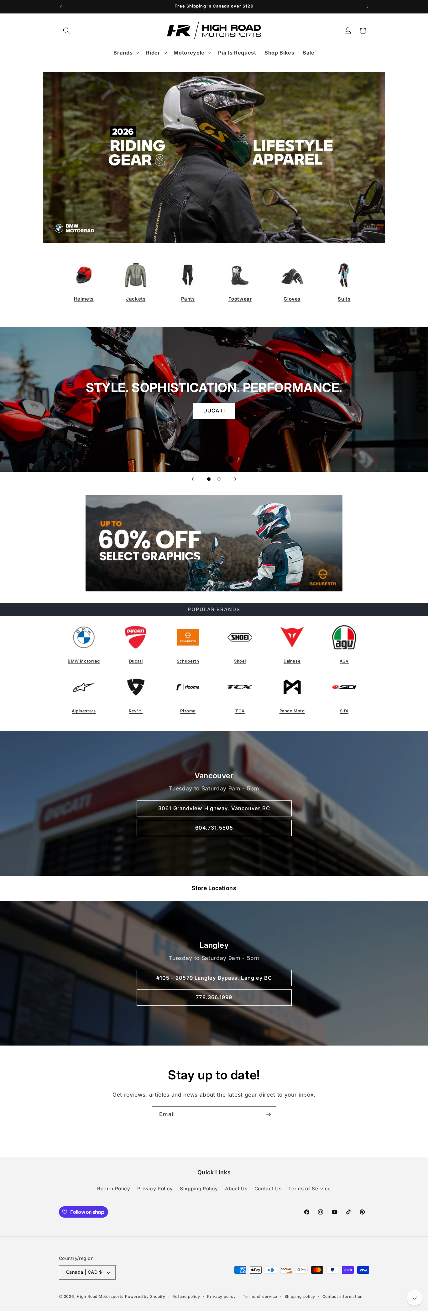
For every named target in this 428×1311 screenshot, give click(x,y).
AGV (344, 660)
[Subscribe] (268, 1114)
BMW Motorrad (84, 660)
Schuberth (188, 660)
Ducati (136, 660)
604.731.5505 (214, 828)
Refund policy (186, 1296)
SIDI (344, 710)
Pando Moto (292, 710)
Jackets (135, 299)
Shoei (240, 660)
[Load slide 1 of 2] (209, 479)
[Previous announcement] (61, 6)
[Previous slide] (193, 479)
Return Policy (113, 1189)
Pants (188, 299)
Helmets (84, 299)
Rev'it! (136, 710)
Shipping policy (300, 1296)
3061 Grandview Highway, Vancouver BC (214, 808)
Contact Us (268, 1189)
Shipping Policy (199, 1189)
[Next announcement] (367, 6)
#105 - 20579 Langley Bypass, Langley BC (214, 978)
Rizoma (188, 710)
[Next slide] (235, 479)
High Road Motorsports (100, 1296)
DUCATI (214, 410)
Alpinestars (84, 710)
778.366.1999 (214, 997)
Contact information (342, 1296)
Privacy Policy (155, 1189)
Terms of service (260, 1296)
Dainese (292, 660)
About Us (236, 1189)
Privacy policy (221, 1296)
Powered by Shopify (145, 1296)
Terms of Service (309, 1189)
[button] (66, 30)
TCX (240, 710)
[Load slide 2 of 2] (219, 479)
